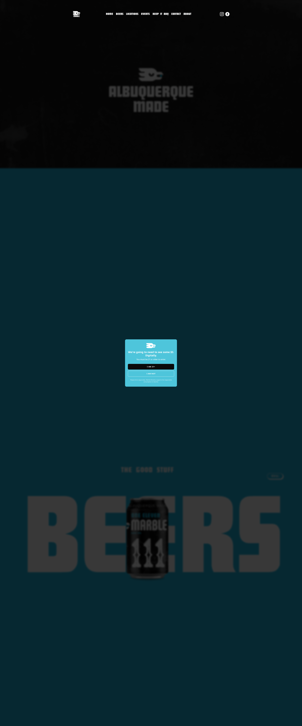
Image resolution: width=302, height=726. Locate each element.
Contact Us (176, 19)
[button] (132, 14)
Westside (130, 28)
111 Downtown (134, 18)
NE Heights (131, 23)
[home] (76, 14)
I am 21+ (151, 367)
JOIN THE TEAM (178, 24)
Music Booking (179, 29)
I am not (151, 373)
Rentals (175, 34)
